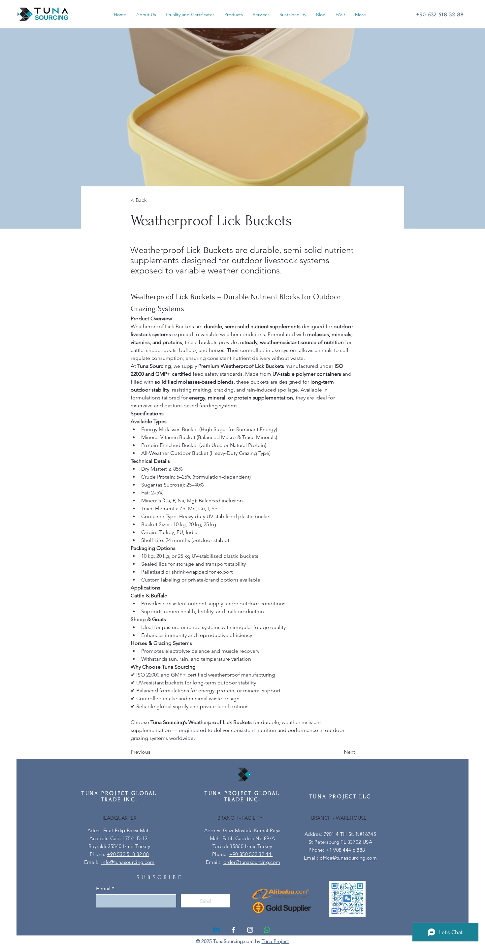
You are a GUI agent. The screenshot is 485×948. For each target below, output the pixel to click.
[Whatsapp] (267, 930)
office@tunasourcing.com (348, 858)
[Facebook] (233, 930)
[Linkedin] (216, 930)
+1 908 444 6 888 (345, 850)
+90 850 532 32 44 (251, 854)
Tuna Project (275, 941)
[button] (233, 14)
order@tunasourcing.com (251, 862)
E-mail (103, 888)
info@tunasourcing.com (127, 862)
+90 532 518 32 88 (128, 854)
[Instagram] (250, 930)
